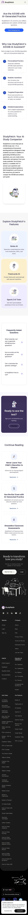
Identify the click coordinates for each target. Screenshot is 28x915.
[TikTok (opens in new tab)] (20, 613)
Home (3, 625)
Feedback (4, 667)
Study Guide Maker (7, 813)
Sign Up (4, 633)
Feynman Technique (5, 818)
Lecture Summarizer (5, 775)
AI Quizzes (18, 708)
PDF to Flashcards (7, 745)
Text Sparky (18, 716)
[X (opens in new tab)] (7, 613)
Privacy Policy (19, 637)
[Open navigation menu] (25, 2)
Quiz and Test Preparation (6, 717)
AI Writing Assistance (5, 700)
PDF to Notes (5, 749)
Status (17, 648)
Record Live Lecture (18, 724)
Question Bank (6, 671)
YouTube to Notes (7, 753)
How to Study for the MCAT (7, 859)
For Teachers (19, 664)
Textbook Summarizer (5, 780)
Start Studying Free (14, 30)
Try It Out (14, 426)
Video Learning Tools (6, 727)
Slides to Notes (6, 770)
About (16, 625)
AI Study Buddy (6, 804)
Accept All (20, 910)
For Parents (18, 680)
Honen (17, 689)
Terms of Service (20, 641)
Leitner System (6, 822)
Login (21, 572)
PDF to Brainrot (6, 732)
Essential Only (8, 910)
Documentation (6, 675)
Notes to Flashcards (5, 795)
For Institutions (19, 668)
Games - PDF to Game (6, 737)
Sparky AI (18, 712)
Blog (16, 629)
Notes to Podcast (7, 800)
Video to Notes (6, 757)
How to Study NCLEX (6, 848)
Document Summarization (6, 706)
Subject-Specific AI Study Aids (7, 722)
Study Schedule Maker (6, 786)
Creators (4, 679)
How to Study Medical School (6, 843)
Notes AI (17, 700)
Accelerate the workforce (19, 685)
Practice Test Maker (5, 762)
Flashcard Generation (5, 711)
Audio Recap (18, 733)
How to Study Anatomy (6, 827)
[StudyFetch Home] (7, 2)
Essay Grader (5, 767)
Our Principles (19, 676)
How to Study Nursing (6, 832)
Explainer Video (19, 737)
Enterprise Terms (20, 644)
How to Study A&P (7, 864)
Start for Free (8, 572)
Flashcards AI (19, 704)
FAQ (16, 633)
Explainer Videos (6, 741)
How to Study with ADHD (7, 808)
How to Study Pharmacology (6, 854)
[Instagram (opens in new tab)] (3, 613)
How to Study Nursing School (6, 838)
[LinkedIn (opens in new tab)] (11, 613)
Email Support (6, 663)
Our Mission (18, 672)
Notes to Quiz (6, 791)
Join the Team (19, 652)
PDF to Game (19, 741)
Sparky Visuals (19, 719)
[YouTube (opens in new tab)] (16, 613)
